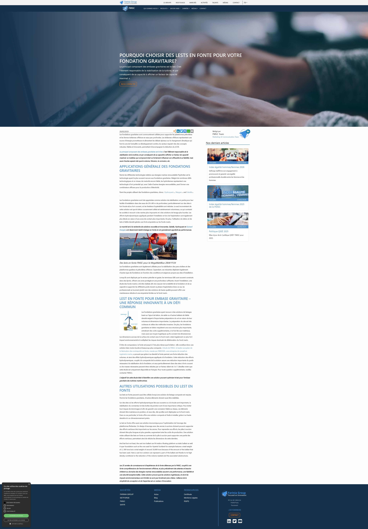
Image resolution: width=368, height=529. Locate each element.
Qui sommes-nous (150, 8)
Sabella (189, 192)
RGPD (186, 501)
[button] (16, 524)
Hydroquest (168, 192)
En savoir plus (12, 499)
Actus (156, 494)
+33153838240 (234, 509)
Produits (163, 8)
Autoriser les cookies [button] (16, 515)
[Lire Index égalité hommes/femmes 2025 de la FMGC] (227, 198)
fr (245, 2)
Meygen (179, 192)
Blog (156, 497)
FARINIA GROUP (126, 494)
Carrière (185, 8)
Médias (194, 8)
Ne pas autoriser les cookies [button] (16, 520)
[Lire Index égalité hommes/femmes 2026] (227, 165)
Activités (204, 3)
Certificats (188, 494)
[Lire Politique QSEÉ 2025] (227, 227)
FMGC (122, 501)
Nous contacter (128, 84)
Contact (236, 3)
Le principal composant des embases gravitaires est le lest (141, 152)
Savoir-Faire (174, 8)
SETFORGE (124, 497)
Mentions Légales (191, 497)
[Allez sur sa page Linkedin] (248, 131)
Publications (158, 501)
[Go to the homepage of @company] (132, 8)
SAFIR (122, 504)
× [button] (29, 484)
